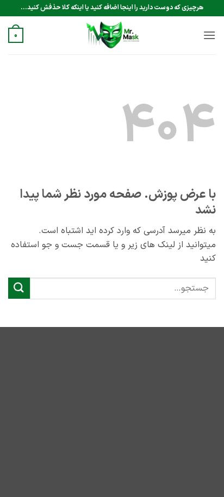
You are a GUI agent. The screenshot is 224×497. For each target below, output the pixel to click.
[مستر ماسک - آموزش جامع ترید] (112, 35)
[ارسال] (19, 288)
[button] (209, 35)
